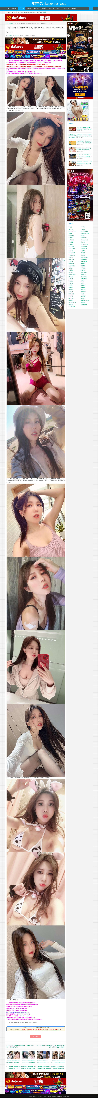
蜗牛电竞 (51, 8)
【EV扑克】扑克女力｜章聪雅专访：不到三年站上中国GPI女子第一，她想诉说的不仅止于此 (50, 1046)
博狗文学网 (71, 259)
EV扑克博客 (83, 237)
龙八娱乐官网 (72, 307)
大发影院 (83, 266)
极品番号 (71, 287)
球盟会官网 (83, 291)
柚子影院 (83, 287)
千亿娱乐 (83, 253)
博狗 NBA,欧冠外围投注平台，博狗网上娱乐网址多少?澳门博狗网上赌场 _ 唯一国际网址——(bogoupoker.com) (35, 60)
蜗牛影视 (83, 298)
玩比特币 (36, 8)
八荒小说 (71, 250)
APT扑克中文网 (84, 231)
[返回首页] (6, 23)
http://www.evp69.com (21, 1010)
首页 (7, 8)
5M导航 (70, 227)
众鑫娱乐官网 (84, 248)
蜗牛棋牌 (83, 302)
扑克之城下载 (84, 278)
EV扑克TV (71, 237)
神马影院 (71, 296)
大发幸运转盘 (72, 266)
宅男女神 (21, 8)
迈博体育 (74, 8)
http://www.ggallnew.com (22, 1012)
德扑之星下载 (84, 276)
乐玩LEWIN (71, 246)
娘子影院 (71, 272)
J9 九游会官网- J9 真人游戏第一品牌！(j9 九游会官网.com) (20, 72)
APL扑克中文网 (72, 231)
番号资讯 (44, 8)
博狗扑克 (71, 257)
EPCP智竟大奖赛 (85, 233)
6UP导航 (71, 229)
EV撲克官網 (71, 240)
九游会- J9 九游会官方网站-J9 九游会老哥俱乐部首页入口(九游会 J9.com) (24, 73)
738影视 (83, 229)
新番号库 (71, 285)
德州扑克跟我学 (72, 274)
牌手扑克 (83, 289)
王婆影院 (71, 291)
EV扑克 (82, 235)
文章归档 (49, 1096)
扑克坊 (82, 281)
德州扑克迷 (83, 274)
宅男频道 (29, 8)
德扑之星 (71, 276)
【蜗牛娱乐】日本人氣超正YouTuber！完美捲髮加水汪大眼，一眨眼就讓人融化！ (20, 1046)
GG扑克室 (71, 242)
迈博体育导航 (84, 304)
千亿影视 (83, 255)
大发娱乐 (83, 263)
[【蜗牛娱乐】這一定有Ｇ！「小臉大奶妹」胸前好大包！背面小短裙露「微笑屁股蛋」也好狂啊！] (43, 1054)
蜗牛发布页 (71, 298)
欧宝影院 (71, 289)
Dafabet (70, 233)
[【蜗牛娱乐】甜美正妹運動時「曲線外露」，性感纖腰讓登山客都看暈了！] (28, 1054)
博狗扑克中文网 (84, 257)
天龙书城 (71, 270)
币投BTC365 (84, 272)
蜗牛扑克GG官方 (85, 300)
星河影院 (83, 285)
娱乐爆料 (14, 8)
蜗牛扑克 (59, 8)
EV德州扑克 (71, 235)
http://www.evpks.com (21, 1008)
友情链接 (44, 1096)
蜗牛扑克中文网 (72, 302)
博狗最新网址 (84, 259)
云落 (68, 1096)
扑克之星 (71, 281)
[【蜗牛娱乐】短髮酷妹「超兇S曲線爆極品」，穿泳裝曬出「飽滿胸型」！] (13, 1054)
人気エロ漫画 (72, 248)
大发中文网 (71, 263)
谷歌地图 (54, 1096)
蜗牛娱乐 (16, 35)
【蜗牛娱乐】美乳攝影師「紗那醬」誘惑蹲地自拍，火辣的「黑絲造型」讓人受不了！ (41, 1029)
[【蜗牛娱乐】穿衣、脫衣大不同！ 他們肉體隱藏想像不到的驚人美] (58, 1054)
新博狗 (82, 283)
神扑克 (82, 294)
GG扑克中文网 (84, 240)
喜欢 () (36, 1036)
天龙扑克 (83, 270)
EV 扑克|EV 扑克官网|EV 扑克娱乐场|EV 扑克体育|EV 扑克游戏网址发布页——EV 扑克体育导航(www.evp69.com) (33, 66)
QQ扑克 (83, 242)
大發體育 (71, 268)
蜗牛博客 (83, 296)
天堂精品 (83, 268)
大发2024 (71, 261)
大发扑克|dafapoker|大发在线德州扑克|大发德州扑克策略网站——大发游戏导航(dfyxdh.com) (28, 62)
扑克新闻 (71, 283)
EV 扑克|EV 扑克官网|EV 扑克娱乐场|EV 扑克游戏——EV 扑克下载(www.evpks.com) (26, 64)
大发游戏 (66, 8)
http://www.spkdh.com (26, 1016)
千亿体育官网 (72, 253)
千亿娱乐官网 (72, 255)
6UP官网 (83, 227)
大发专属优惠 (84, 261)
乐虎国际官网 (84, 246)
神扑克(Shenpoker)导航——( (13, 1016)
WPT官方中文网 (84, 244)
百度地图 (59, 1096)
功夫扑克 (83, 250)
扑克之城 (71, 278)
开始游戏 (43, 12)
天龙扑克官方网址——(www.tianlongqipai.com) (18, 1014)
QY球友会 (71, 244)
